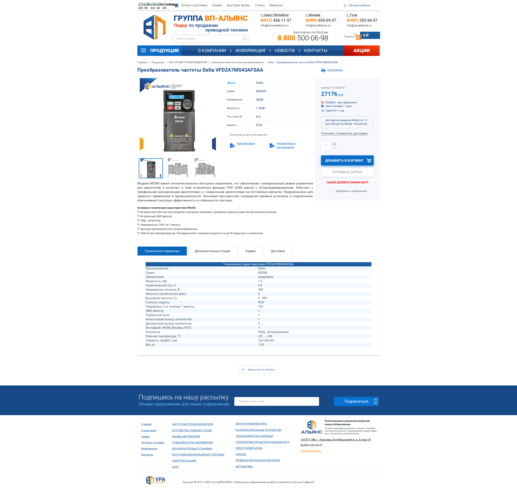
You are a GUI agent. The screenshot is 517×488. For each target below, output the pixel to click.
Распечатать (335, 69)
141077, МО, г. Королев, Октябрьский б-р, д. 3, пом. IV (336, 439)
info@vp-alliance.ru (318, 25)
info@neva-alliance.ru (275, 25)
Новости (285, 50)
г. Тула (352, 15)
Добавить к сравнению (351, 191)
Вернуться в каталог (261, 369)
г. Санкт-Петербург (275, 15)
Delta (259, 83)
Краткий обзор (246, 143)
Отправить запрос (347, 172)
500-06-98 (302, 38)
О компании (212, 50)
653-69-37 (321, 20)
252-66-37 (362, 20)
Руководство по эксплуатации (286, 145)
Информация (250, 50)
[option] (177, 116)
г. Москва (313, 15)
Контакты (315, 50)
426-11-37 (276, 20)
